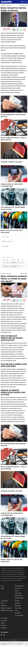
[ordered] (12, 260)
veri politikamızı (19, 643)
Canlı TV (3, 603)
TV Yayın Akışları (19, 615)
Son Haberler (18, 613)
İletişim (2, 588)
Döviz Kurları (4, 620)
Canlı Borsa (3, 605)
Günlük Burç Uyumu (20, 586)
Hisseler (17, 590)
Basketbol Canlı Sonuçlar (7, 610)
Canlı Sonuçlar (4, 600)
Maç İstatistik (18, 605)
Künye (2, 586)
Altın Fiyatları (4, 618)
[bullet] (14, 260)
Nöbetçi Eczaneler (19, 598)
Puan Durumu (18, 608)
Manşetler (3, 625)
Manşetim (3, 5)
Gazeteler (17, 600)
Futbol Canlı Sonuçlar (6, 608)
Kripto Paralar (18, 593)
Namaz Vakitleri (18, 595)
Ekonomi (9, 5)
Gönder (14, 262)
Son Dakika (3, 627)
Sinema (16, 610)
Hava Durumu (18, 588)
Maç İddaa (17, 603)
